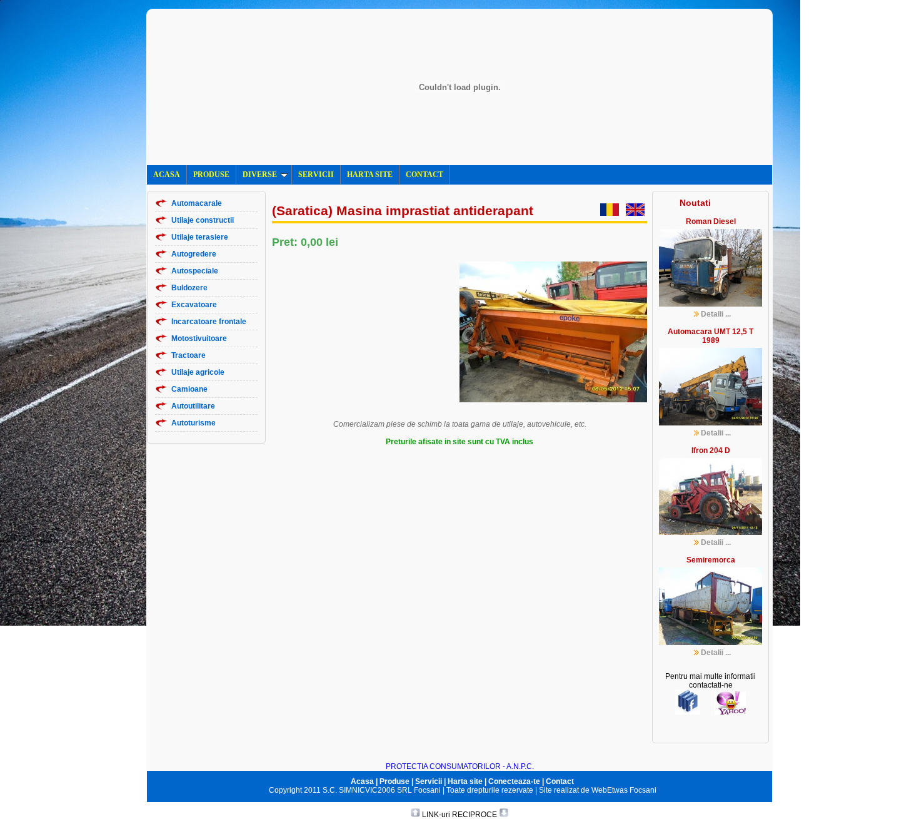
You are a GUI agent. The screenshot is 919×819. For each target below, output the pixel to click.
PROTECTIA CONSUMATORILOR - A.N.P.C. (460, 766)
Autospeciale (194, 271)
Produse (394, 781)
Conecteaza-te (514, 781)
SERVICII (316, 174)
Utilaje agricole (197, 372)
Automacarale (196, 203)
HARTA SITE (370, 174)
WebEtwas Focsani (623, 790)
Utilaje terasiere (199, 237)
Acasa (362, 781)
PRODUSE (211, 174)
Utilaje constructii (202, 220)
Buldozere (189, 287)
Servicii (428, 781)
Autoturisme (193, 423)
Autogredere (193, 254)
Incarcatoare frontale (208, 321)
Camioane (189, 389)
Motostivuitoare (199, 338)
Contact (560, 781)
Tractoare (188, 355)
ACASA (166, 174)
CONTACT (424, 174)
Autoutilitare (193, 406)
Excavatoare (194, 304)
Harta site (465, 781)
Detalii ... (716, 314)
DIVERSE (260, 174)
